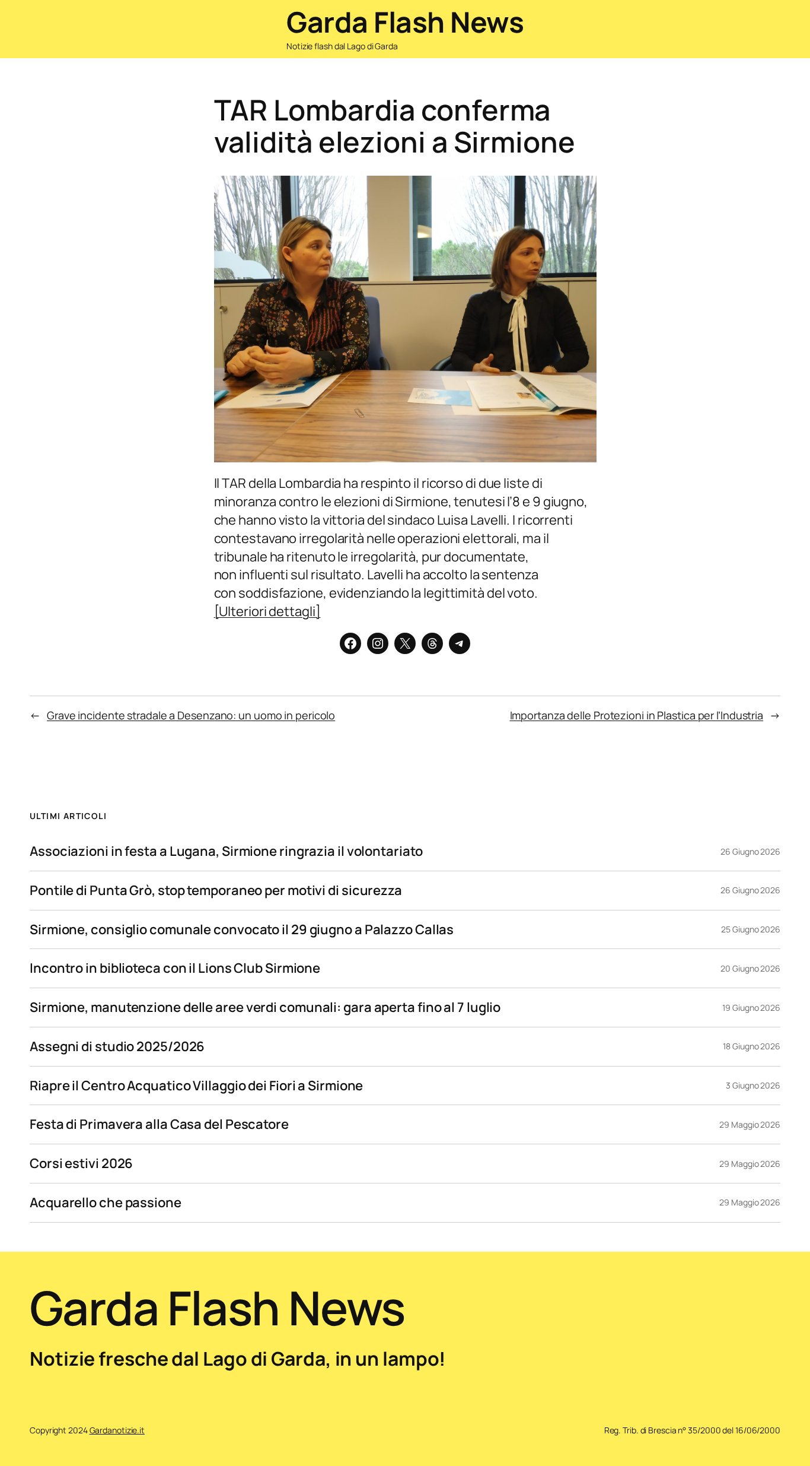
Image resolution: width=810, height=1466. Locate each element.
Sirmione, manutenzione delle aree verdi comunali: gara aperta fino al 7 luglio (265, 1007)
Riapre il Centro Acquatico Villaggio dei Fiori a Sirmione (196, 1085)
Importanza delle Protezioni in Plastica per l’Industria (637, 715)
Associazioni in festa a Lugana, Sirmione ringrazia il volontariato (226, 851)
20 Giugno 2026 (750, 968)
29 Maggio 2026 (749, 1124)
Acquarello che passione (105, 1202)
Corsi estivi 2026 (81, 1163)
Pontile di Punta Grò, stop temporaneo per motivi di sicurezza (216, 890)
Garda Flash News (405, 21)
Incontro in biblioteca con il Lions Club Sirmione (175, 968)
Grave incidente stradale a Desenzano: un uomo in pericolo (191, 715)
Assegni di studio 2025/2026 (117, 1046)
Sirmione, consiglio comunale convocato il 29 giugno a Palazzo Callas (242, 929)
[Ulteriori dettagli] (267, 611)
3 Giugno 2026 (753, 1085)
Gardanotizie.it (117, 1430)
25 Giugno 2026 (750, 929)
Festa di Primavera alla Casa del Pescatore (159, 1124)
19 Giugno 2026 (751, 1007)
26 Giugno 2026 (750, 851)
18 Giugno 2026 (751, 1046)
